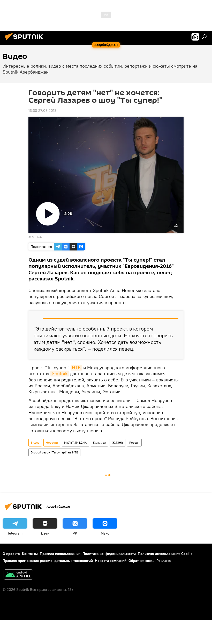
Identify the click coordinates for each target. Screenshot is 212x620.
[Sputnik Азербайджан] (25, 41)
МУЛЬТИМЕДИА (75, 442)
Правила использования (60, 553)
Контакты (30, 553)
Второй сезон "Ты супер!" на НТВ (54, 452)
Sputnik (59, 373)
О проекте (11, 553)
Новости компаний (110, 560)
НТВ (76, 368)
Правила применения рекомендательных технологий (48, 560)
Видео (35, 442)
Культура (99, 442)
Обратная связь (141, 560)
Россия (134, 442)
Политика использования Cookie (165, 553)
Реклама (163, 560)
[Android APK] (18, 575)
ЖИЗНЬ (117, 442)
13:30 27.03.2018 (42, 110)
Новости (52, 442)
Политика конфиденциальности (109, 553)
